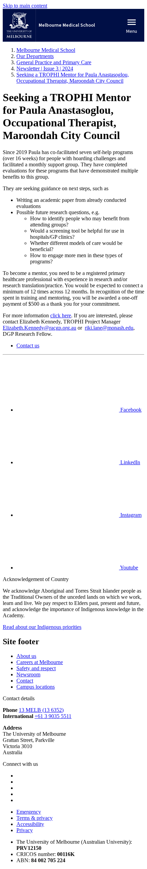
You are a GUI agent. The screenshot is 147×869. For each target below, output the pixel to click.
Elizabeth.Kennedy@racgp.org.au (39, 328)
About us (26, 656)
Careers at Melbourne (39, 662)
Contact (24, 681)
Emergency (28, 812)
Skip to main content (25, 6)
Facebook (130, 410)
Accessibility (30, 824)
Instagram (130, 515)
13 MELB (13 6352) (41, 710)
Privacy (24, 830)
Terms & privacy (34, 818)
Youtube (128, 567)
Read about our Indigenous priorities (42, 627)
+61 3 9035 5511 (53, 716)
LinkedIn (129, 462)
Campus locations (35, 687)
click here (60, 315)
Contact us (27, 345)
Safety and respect (36, 668)
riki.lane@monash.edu (109, 328)
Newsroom (28, 674)
